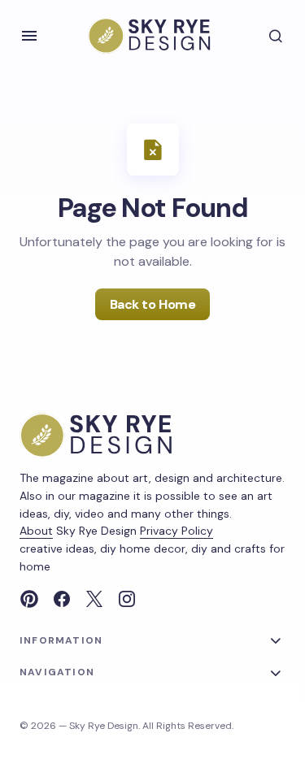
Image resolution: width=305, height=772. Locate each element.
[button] (29, 36)
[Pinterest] (29, 599)
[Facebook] (62, 599)
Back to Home (152, 304)
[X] (94, 599)
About (36, 530)
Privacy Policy (176, 530)
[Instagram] (127, 599)
